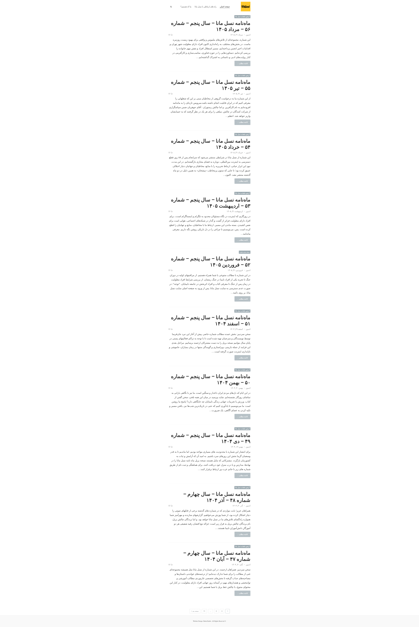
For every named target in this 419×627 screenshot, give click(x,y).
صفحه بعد (195, 611)
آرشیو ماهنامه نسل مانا (242, 16)
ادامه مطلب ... (242, 63)
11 (204, 611)
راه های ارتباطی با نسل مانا (205, 6)
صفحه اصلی (225, 6)
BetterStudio (207, 621)
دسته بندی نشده (245, 252)
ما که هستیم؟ (185, 6)
